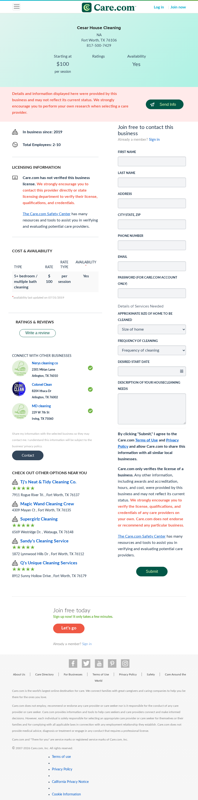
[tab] (152, 306)
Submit (152, 571)
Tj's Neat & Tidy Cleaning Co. (48, 482)
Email (122, 257)
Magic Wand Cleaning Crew (47, 504)
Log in (159, 7)
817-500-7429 (99, 45)
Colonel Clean (42, 385)
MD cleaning (41, 406)
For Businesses (73, 674)
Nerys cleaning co (45, 363)
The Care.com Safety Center (142, 536)
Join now (178, 7)
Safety (151, 674)
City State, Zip (129, 215)
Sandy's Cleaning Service (44, 541)
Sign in (154, 139)
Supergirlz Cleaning (39, 519)
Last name (126, 173)
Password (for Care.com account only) (147, 281)
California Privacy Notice (70, 782)
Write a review (37, 333)
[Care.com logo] (102, 8)
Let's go (68, 628)
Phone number (130, 236)
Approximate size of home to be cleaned (145, 317)
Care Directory (44, 674)
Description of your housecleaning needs (149, 386)
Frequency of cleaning (138, 341)
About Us (19, 674)
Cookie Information (66, 794)
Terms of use (61, 757)
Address (125, 194)
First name (127, 152)
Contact (28, 455)
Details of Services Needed (140, 306)
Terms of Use (146, 440)
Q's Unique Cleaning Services (48, 563)
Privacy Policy (128, 674)
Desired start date (133, 362)
